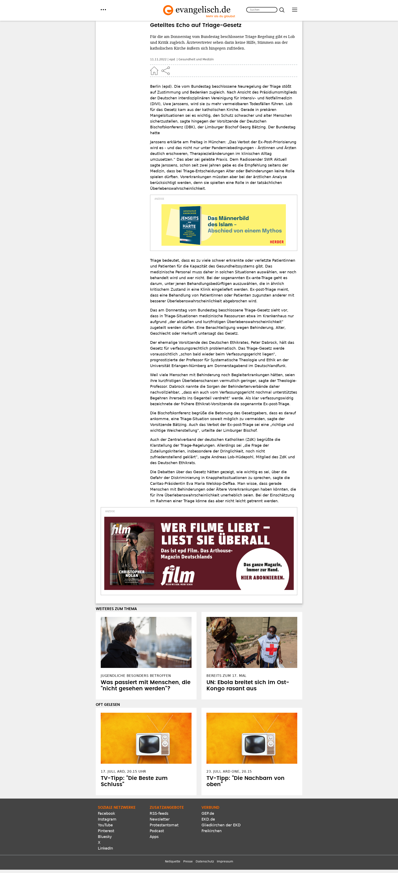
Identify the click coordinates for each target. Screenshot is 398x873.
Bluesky (105, 836)
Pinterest (106, 831)
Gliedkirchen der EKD (221, 825)
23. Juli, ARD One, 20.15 (229, 771)
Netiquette (172, 861)
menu (103, 9)
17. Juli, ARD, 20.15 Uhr (123, 771)
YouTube (105, 825)
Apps (154, 836)
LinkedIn (105, 848)
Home (154, 71)
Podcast (157, 831)
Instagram (107, 819)
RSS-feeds (159, 813)
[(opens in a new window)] (223, 225)
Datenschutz (205, 861)
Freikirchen (211, 831)
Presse (188, 861)
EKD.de (208, 819)
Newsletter (160, 819)
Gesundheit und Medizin (196, 59)
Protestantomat (164, 825)
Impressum (225, 861)
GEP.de (207, 813)
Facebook (106, 813)
